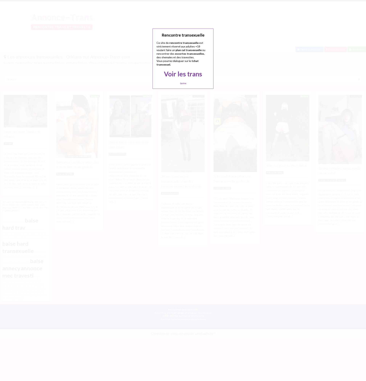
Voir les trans (183, 74)
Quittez (183, 83)
